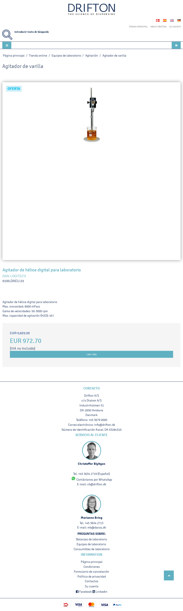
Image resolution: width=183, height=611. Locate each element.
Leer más (92, 354)
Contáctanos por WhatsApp (94, 480)
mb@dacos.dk (96, 527)
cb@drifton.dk (96, 484)
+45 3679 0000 (98, 420)
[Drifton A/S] (91, 9)
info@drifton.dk (104, 425)
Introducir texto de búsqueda (32, 32)
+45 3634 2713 (94, 523)
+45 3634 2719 (87, 474)
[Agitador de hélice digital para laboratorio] (91, 171)
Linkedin (101, 592)
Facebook (85, 592)
